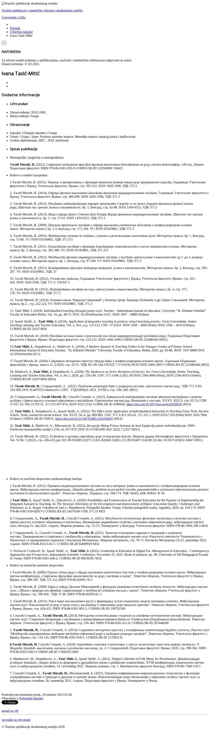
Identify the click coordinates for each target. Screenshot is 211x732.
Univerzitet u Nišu (14, 17)
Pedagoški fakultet (31, 698)
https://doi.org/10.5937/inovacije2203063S (154, 404)
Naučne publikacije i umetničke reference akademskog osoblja (42, 10)
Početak (15, 28)
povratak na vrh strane (16, 719)
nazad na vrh (10, 710)
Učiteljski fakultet (21, 32)
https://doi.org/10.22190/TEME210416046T (84, 418)
